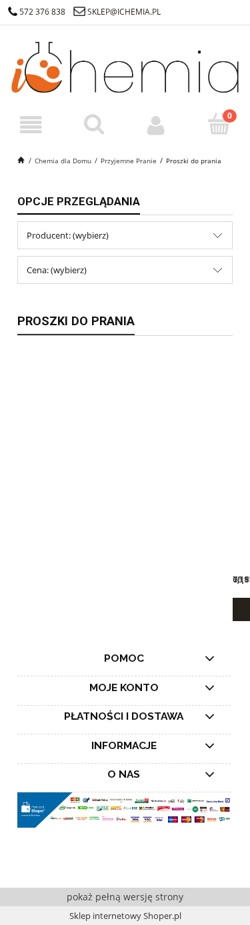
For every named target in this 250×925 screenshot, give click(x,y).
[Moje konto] (156, 125)
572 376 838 (42, 11)
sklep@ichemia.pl (124, 11)
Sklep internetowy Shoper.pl (125, 916)
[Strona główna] (125, 66)
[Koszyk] (218, 124)
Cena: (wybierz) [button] (57, 270)
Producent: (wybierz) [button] (68, 235)
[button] (31, 125)
